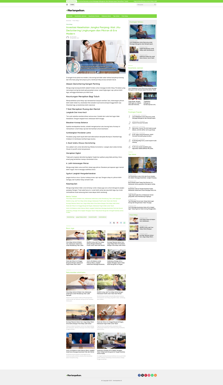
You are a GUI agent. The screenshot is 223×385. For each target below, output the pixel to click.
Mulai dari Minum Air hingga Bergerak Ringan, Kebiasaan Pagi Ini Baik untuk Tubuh (90, 206)
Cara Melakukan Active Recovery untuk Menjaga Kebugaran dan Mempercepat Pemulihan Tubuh (141, 43)
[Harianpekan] (75, 10)
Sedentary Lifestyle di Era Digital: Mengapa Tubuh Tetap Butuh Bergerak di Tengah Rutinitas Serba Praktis (94, 211)
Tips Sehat (116, 16)
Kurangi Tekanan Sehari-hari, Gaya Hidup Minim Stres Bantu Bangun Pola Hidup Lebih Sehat (92, 203)
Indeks (72, 4)
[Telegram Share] (121, 222)
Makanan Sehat (106, 16)
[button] (155, 4)
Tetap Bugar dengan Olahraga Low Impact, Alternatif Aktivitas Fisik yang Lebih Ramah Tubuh (134, 103)
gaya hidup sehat (81, 217)
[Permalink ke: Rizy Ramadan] (67, 37)
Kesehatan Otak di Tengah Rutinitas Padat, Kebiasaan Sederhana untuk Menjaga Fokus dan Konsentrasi (142, 189)
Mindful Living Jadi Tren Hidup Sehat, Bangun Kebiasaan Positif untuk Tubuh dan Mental (91, 201)
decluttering (70, 217)
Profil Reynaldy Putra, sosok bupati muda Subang (144, 141)
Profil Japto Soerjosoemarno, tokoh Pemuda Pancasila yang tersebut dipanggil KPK (142, 135)
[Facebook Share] (110, 222)
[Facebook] (139, 375)
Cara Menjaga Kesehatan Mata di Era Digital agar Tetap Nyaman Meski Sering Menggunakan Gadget (142, 208)
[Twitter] (142, 375)
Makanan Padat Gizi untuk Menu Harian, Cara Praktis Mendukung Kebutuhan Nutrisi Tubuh (147, 57)
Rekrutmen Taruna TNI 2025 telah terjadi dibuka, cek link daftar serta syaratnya (144, 129)
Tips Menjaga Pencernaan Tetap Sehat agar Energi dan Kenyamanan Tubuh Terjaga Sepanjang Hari (141, 201)
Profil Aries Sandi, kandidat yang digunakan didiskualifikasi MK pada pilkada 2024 (142, 147)
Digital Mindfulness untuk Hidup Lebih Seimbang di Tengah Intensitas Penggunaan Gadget (131, 1)
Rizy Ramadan (73, 37)
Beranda (69, 16)
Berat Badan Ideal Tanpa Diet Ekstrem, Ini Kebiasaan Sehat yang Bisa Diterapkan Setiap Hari (141, 183)
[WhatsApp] (152, 375)
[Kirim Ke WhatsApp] (124, 222)
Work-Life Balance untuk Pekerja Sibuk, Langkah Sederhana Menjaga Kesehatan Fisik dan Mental (94, 208)
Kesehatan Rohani (94, 16)
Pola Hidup (125, 16)
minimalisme (102, 217)
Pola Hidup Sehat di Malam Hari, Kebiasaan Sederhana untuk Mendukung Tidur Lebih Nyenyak (93, 198)
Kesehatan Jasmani (80, 16)
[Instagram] (149, 375)
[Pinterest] (145, 375)
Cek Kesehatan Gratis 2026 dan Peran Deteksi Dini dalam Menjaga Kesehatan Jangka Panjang (142, 177)
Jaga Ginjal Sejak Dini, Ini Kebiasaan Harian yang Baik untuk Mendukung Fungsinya (140, 195)
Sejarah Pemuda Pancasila (140, 123)
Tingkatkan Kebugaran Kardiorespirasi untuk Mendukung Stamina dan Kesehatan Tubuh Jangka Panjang (150, 103)
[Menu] (67, 4)
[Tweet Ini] (114, 222)
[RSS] (155, 375)
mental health (93, 217)
